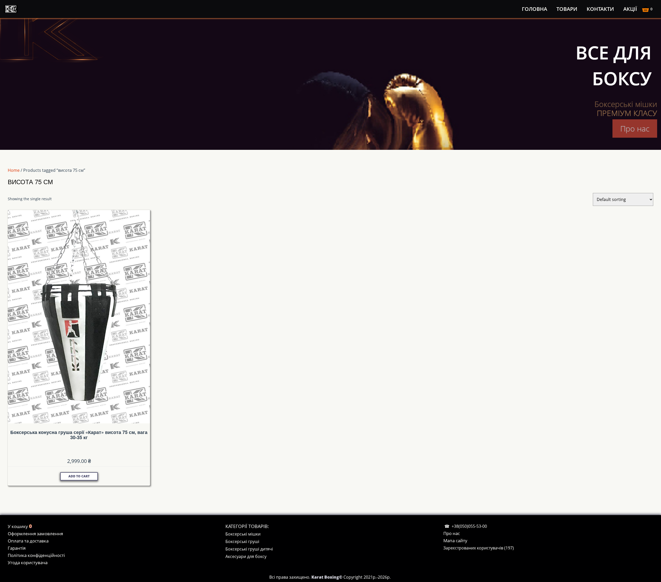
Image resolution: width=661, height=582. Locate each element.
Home (14, 170)
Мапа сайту (455, 541)
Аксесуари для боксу (245, 556)
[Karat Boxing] (11, 9)
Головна (534, 8)
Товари (566, 8)
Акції (630, 8)
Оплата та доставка (28, 541)
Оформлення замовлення (35, 534)
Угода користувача (28, 562)
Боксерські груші (242, 541)
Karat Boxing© (327, 577)
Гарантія (17, 548)
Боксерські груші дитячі (249, 549)
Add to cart (79, 476)
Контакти (600, 8)
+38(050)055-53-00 (469, 526)
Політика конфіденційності (36, 555)
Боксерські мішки (243, 534)
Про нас (634, 128)
